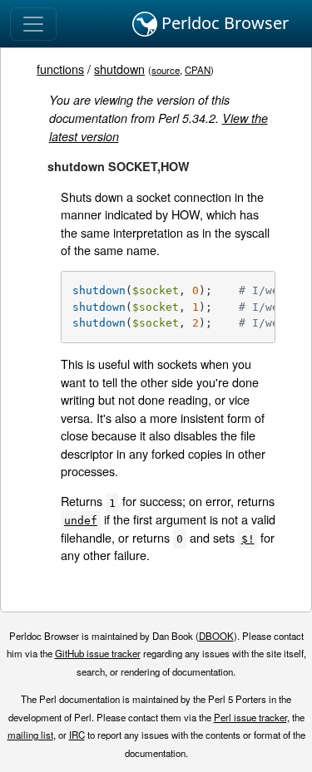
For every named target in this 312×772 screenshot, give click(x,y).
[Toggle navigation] (33, 24)
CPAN (197, 69)
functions (60, 68)
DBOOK (216, 635)
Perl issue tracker (250, 717)
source (165, 69)
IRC (77, 734)
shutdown (119, 68)
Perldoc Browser (223, 23)
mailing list (30, 734)
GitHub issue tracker (98, 653)
